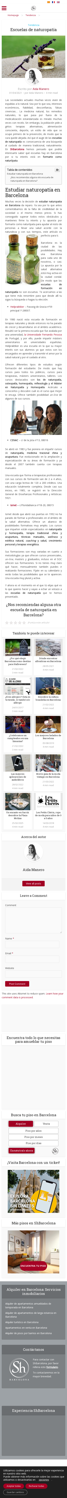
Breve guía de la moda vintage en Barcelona (48, 775)
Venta (46, 1123)
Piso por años (33, 1130)
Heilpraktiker (17, 306)
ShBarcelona (17, 149)
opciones (44, 1479)
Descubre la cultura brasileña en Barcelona (48, 698)
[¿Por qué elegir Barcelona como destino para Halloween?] (17, 647)
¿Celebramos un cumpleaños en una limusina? (17, 738)
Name (9, 938)
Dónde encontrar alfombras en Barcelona (48, 660)
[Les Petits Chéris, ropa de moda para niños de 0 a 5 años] (48, 801)
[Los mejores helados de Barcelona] (48, 724)
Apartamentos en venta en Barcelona (26, 1327)
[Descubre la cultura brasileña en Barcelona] (48, 685)
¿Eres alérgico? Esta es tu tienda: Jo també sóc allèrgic (17, 699)
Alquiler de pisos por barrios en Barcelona (28, 1333)
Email (9, 953)
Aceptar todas (14, 1486)
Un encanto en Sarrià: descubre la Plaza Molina (17, 815)
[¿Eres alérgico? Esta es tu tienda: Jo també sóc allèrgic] (17, 685)
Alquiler (21, 1123)
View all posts (33, 883)
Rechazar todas (36, 1486)
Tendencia (33, 25)
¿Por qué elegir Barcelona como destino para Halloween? (18, 661)
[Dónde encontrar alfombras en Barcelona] (48, 647)
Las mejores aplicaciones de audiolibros (17, 776)
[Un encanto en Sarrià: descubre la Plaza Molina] (17, 801)
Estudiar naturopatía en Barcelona (25, 173)
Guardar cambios (15, 1492)
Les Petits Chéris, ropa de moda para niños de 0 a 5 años (48, 815)
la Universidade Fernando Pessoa (43, 334)
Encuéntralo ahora (21, 1150)
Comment (10, 905)
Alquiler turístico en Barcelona (21, 1322)
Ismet (13, 505)
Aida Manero (41, 89)
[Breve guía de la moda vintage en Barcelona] (48, 762)
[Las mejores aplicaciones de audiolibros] (17, 762)
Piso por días (33, 1143)
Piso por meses (33, 1137)
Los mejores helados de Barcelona (48, 737)
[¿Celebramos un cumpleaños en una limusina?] (17, 724)
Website (9, 968)
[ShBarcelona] (33, 7)
